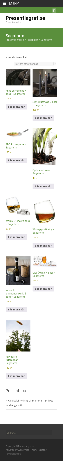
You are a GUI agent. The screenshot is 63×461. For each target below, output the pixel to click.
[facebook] (54, 11)
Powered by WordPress (18, 449)
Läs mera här (16, 106)
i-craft (41, 449)
